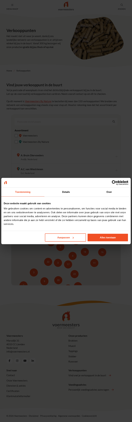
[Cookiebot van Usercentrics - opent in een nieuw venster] (114, 182)
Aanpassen (63, 237)
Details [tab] (66, 192)
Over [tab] (109, 192)
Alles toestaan (108, 237)
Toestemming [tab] (22, 192)
